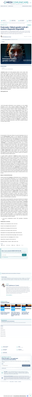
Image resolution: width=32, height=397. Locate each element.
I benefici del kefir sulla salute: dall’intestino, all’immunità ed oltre (25, 313)
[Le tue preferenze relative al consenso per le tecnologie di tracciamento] (30, 395)
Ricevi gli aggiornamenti (26, 365)
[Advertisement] (16, 13)
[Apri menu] (30, 2)
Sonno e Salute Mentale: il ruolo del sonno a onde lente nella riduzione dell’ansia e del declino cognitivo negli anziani (15, 314)
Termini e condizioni (12, 381)
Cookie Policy (19, 381)
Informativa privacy (6, 257)
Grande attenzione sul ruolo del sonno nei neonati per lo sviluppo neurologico (5, 313)
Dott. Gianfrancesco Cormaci (12, 285)
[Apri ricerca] (28, 2)
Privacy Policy (15, 381)
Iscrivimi (24, 254)
